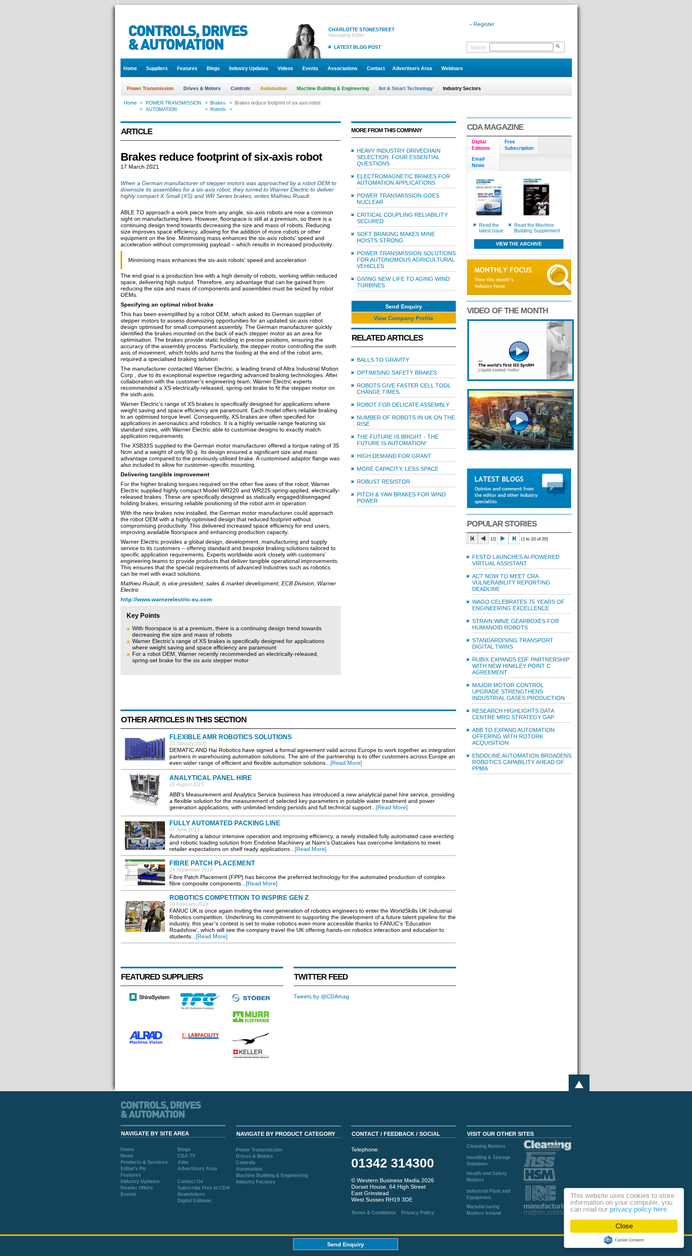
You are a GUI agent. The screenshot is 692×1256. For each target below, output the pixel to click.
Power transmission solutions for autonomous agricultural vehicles (406, 259)
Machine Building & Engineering (333, 88)
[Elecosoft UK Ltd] (149, 999)
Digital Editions (194, 1201)
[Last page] (514, 538)
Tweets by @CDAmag (321, 996)
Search (478, 47)
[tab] (483, 145)
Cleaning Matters (486, 1146)
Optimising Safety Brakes (397, 372)
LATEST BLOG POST (357, 47)
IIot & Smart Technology (406, 88)
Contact (376, 68)
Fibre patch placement (212, 863)
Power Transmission (150, 88)
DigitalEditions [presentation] (481, 145)
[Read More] (346, 763)
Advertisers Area (412, 68)
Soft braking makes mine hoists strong (396, 237)
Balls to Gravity (383, 360)
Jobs (183, 1162)
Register (484, 24)
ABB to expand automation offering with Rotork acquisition (513, 736)
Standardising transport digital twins (512, 643)
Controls (240, 88)
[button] (403, 306)
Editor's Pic (134, 1168)
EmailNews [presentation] (478, 162)
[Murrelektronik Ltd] (251, 1024)
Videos (285, 68)
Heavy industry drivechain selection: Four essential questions (399, 157)
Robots (218, 109)
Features (187, 68)
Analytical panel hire (210, 777)
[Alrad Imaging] (149, 1043)
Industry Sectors (462, 88)
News (127, 1156)
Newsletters (191, 1194)
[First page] (472, 538)
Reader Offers (137, 1188)
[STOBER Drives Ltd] (251, 1000)
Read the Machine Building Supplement (537, 228)
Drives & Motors (202, 88)
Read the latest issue (491, 228)
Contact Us (190, 1181)
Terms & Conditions (373, 1213)
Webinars (452, 68)
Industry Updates (248, 68)
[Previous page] (483, 538)
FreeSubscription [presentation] (519, 145)
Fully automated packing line (224, 823)
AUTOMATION (161, 109)
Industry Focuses (256, 1182)
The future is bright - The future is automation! (398, 439)
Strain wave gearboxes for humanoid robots (515, 624)
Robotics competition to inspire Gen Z (239, 897)
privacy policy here (638, 1209)
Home (130, 68)
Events (310, 68)
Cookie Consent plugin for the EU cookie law (624, 1240)
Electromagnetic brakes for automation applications (403, 179)
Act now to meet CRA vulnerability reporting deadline (511, 582)
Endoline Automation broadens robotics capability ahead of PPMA (521, 762)
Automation (273, 88)
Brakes (217, 103)
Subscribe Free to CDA (203, 1188)
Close (624, 1226)
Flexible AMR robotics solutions (230, 737)
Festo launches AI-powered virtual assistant (515, 560)
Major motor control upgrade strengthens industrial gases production (518, 691)
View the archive (519, 244)
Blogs (213, 68)
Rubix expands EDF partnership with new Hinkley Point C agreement (520, 665)
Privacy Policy (417, 1213)
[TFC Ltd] (200, 1007)
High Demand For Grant (394, 456)
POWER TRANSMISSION (173, 103)
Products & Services (144, 1162)
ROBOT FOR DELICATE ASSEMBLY (403, 404)
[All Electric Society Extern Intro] (520, 448)
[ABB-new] (520, 379)
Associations (343, 68)
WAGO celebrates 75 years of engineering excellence (518, 605)
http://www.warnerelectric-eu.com (166, 599)
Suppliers (157, 68)
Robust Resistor (383, 481)
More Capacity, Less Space (398, 469)
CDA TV (186, 1156)
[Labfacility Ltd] (200, 1039)
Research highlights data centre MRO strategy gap (513, 714)
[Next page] (503, 538)
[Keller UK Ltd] (251, 1057)
